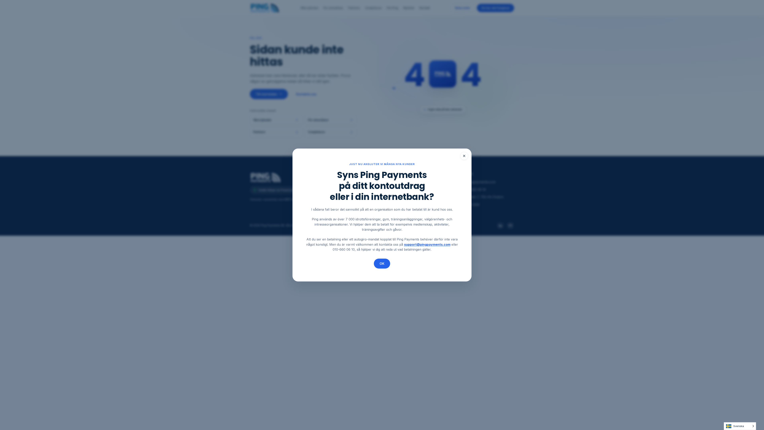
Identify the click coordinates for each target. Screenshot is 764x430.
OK (382, 264)
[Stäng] (464, 156)
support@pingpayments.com (427, 244)
